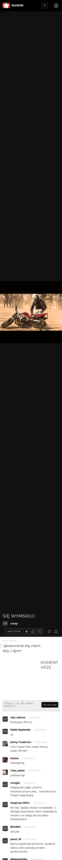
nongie (15, 782)
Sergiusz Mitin (20, 802)
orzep (14, 623)
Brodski (15, 826)
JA (5, 840)
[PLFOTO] (13, 5)
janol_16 (15, 839)
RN (5, 731)
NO (5, 784)
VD (5, 719)
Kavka (14, 758)
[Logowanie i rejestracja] (56, 5)
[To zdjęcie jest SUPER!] (26, 631)
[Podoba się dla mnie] (33, 631)
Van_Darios (17, 717)
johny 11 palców (20, 742)
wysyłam (50, 704)
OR (5, 623)
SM (5, 804)
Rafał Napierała (20, 729)
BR (5, 828)
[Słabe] (40, 631)
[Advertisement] (22, 679)
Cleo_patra (17, 770)
